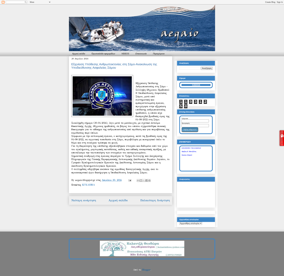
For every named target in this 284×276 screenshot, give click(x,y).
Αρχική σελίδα (78, 53)
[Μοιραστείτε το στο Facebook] (146, 180)
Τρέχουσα (184, 118)
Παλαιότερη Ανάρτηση (155, 200)
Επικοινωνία (141, 53)
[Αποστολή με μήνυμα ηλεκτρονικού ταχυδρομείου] (138, 180)
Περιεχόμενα (158, 53)
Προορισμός (185, 123)
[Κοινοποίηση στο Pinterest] (149, 180)
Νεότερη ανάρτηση (83, 200)
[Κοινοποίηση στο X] (143, 180)
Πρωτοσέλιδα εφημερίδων (103, 53)
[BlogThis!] (140, 180)
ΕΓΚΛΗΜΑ (88, 184)
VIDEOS (125, 53)
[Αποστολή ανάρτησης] (129, 180)
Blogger (146, 269)
